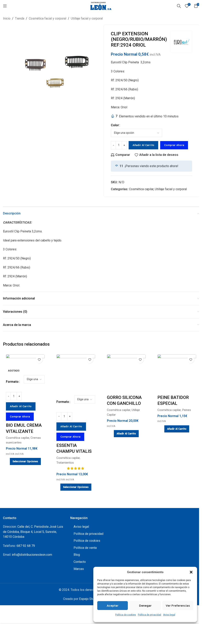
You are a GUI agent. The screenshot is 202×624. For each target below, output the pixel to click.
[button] (191, 572)
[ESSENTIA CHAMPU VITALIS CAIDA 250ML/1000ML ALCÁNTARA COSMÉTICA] (75, 373)
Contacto (80, 562)
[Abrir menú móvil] (5, 6)
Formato (12, 382)
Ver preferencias (178, 605)
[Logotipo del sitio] (101, 5)
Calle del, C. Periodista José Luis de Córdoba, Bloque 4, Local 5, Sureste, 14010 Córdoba (33, 532)
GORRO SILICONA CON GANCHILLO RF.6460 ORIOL (124, 403)
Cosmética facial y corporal (47, 18)
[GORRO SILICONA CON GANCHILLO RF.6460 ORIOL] (126, 373)
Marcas (79, 569)
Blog (77, 555)
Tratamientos (65, 462)
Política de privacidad (149, 614)
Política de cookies (125, 614)
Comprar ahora (174, 145)
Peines (186, 410)
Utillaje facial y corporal (87, 18)
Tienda (19, 18)
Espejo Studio (88, 599)
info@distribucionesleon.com (32, 555)
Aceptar (112, 605)
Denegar (145, 605)
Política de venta (85, 548)
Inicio (6, 18)
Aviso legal (169, 614)
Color (115, 125)
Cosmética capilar (141, 189)
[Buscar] (179, 6)
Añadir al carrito (143, 145)
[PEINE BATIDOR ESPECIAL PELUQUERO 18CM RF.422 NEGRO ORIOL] (176, 373)
